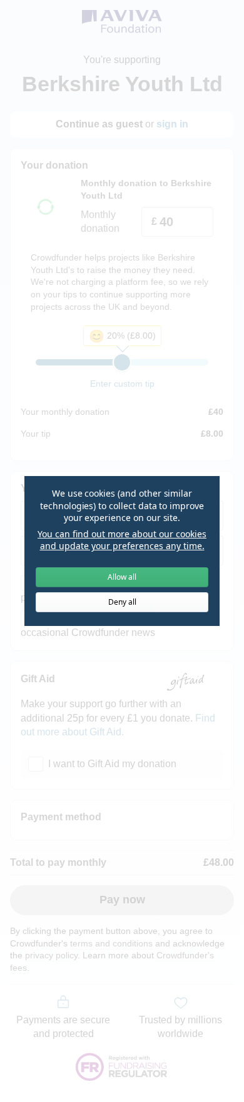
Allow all (122, 577)
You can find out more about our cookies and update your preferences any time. (122, 540)
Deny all (122, 602)
